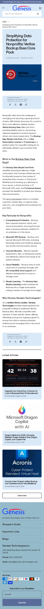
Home (4, 21)
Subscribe (22, 602)
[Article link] (22, 379)
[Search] (38, 14)
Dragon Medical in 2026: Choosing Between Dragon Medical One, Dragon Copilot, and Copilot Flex (21, 437)
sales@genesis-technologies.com (23, 562)
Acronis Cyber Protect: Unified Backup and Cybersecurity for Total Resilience (21, 482)
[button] (3, 8)
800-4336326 (15, 557)
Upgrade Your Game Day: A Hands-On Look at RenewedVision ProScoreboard (21, 392)
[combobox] (22, 14)
